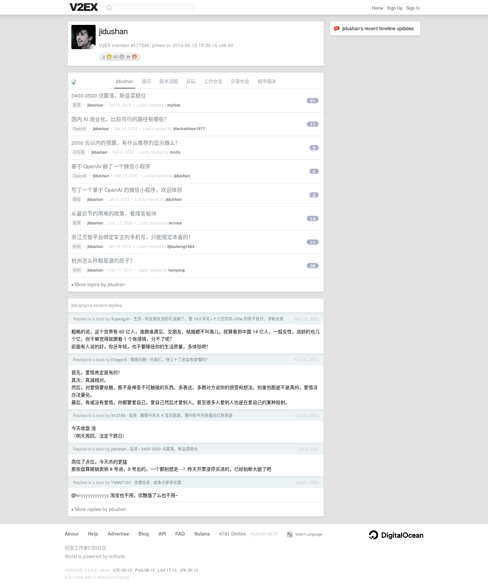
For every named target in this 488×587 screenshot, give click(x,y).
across (175, 223)
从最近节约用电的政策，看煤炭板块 (113, 213)
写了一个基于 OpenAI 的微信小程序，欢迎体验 (126, 190)
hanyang (176, 270)
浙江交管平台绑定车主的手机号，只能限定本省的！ (132, 237)
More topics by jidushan (100, 284)
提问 (146, 81)
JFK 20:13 (189, 570)
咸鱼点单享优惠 (167, 482)
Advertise (118, 533)
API (162, 533)
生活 (137, 318)
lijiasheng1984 (181, 246)
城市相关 (267, 81)
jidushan (124, 81)
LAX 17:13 (167, 570)
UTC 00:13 (122, 570)
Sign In (413, 8)
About (72, 533)
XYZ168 (118, 415)
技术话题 (168, 81)
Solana (202, 533)
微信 (77, 199)
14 (312, 218)
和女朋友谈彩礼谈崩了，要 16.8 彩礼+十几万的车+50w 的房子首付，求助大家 (214, 318)
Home (377, 8)
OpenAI (79, 128)
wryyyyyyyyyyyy (92, 495)
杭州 (77, 246)
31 (312, 100)
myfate (174, 105)
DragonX (119, 359)
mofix (175, 152)
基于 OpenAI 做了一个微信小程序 (110, 166)
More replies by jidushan (100, 509)
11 (312, 124)
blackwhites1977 (189, 128)
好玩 (191, 81)
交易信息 (240, 81)
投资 (77, 105)
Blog (143, 533)
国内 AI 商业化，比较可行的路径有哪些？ (120, 119)
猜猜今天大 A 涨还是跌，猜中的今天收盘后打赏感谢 (186, 415)
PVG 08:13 (145, 570)
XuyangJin (120, 318)
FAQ (180, 533)
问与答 (79, 152)
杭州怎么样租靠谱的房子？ (103, 260)
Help (93, 533)
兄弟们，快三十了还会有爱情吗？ (179, 359)
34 (312, 265)
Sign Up (394, 8)
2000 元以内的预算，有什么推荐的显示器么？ (125, 142)
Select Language (307, 534)
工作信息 (213, 81)
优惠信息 (142, 482)
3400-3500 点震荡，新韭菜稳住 (108, 95)
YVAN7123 (121, 482)
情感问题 (138, 359)
